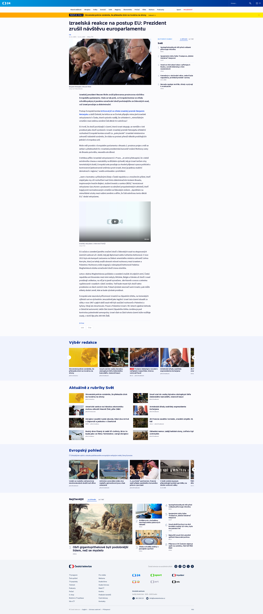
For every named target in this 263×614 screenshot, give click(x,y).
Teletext (72, 585)
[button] (115, 221)
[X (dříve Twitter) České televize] (188, 566)
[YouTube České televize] (184, 566)
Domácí (103, 10)
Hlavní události (75, 10)
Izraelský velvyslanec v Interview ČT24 (91, 244)
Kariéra (101, 591)
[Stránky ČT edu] (176, 582)
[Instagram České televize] (176, 566)
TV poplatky (73, 581)
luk (70, 35)
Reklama (102, 578)
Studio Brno (103, 581)
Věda (144, 10)
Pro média (102, 575)
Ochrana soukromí (94, 609)
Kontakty (102, 601)
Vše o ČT (72, 601)
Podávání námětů (105, 595)
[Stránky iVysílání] (178, 575)
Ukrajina (87, 10)
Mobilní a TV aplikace (76, 598)
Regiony (118, 10)
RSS (192, 609)
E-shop (71, 595)
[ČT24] (6, 3)
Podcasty (160, 10)
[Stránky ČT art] (155, 582)
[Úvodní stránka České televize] (80, 566)
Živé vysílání (73, 578)
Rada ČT (101, 588)
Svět (110, 10)
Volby (95, 10)
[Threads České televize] (192, 566)
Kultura (151, 10)
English (84, 609)
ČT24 (89, 328)
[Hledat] (250, 3)
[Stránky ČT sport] (156, 575)
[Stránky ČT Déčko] (136, 582)
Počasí (137, 10)
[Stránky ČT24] (136, 575)
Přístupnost (106, 609)
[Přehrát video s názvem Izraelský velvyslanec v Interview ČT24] (115, 221)
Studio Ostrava (104, 585)
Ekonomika (128, 10)
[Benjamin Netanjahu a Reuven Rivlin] (110, 62)
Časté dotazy (103, 598)
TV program (73, 575)
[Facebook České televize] (180, 566)
